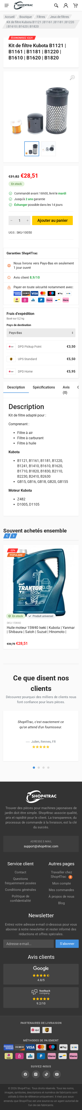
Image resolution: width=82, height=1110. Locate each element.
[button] (33, 767)
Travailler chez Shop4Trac (61, 874)
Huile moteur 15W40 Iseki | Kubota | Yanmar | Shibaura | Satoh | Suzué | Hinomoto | (41, 630)
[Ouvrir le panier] (75, 5)
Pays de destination (19, 325)
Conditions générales (20, 890)
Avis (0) (66, 390)
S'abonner (67, 944)
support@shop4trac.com (41, 846)
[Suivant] (13, 535)
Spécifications (44, 387)
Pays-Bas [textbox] (15, 333)
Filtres (41, 17)
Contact (20, 872)
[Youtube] (57, 1074)
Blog (61, 903)
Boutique (25, 17)
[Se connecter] (66, 5)
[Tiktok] (46, 1074)
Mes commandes (61, 890)
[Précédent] (7, 535)
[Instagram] (36, 1074)
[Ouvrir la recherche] (56, 5)
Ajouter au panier (52, 220)
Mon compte (61, 883)
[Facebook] (25, 1074)
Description (16, 387)
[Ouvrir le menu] (6, 5)
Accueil (9, 17)
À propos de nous (61, 896)
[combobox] (41, 332)
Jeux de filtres (59, 17)
